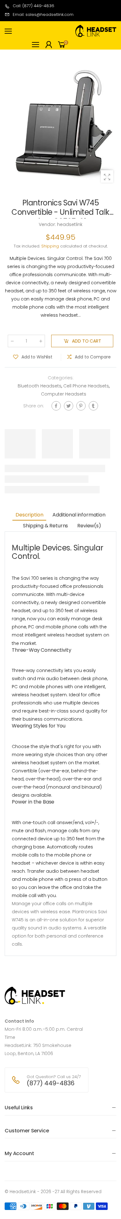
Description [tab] (29, 514)
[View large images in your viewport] (107, 176)
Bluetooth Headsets (39, 386)
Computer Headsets (63, 394)
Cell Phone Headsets (86, 386)
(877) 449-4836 (50, 1083)
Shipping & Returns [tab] (45, 525)
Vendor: (48, 224)
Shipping (50, 246)
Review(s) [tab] (89, 525)
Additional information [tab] (78, 514)
